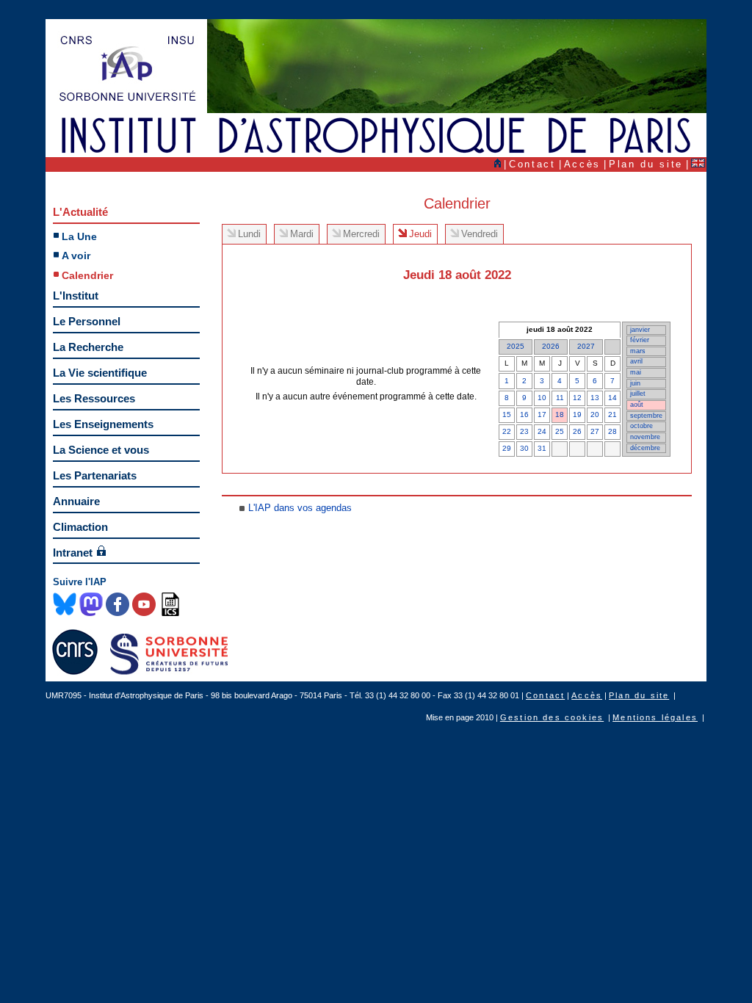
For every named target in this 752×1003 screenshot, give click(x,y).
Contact (532, 164)
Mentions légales (655, 717)
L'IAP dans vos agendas (300, 507)
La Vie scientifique (100, 372)
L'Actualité (80, 212)
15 (506, 414)
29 (506, 448)
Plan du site (646, 164)
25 (559, 431)
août (636, 404)
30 (524, 448)
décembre (645, 448)
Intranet (73, 552)
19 (577, 414)
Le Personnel (86, 321)
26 (577, 431)
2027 (586, 346)
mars (638, 351)
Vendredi (479, 233)
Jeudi (420, 233)
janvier (640, 329)
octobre (641, 426)
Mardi (302, 233)
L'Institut (75, 295)
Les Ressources (94, 398)
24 (542, 431)
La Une (79, 236)
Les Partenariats (95, 475)
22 (506, 431)
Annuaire (76, 501)
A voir (76, 255)
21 (612, 414)
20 (594, 414)
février (639, 340)
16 (524, 414)
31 (542, 448)
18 (559, 414)
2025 (515, 346)
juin (635, 383)
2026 (551, 346)
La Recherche (88, 347)
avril (636, 361)
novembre (645, 437)
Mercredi (361, 233)
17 (542, 414)
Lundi (249, 233)
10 (542, 398)
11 (560, 398)
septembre (646, 415)
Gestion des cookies (552, 717)
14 (612, 398)
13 (594, 398)
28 (612, 431)
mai (635, 372)
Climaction (80, 527)
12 (577, 398)
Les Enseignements (103, 424)
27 (594, 431)
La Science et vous (101, 449)
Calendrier (87, 275)
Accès (582, 164)
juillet (638, 393)
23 (524, 431)
